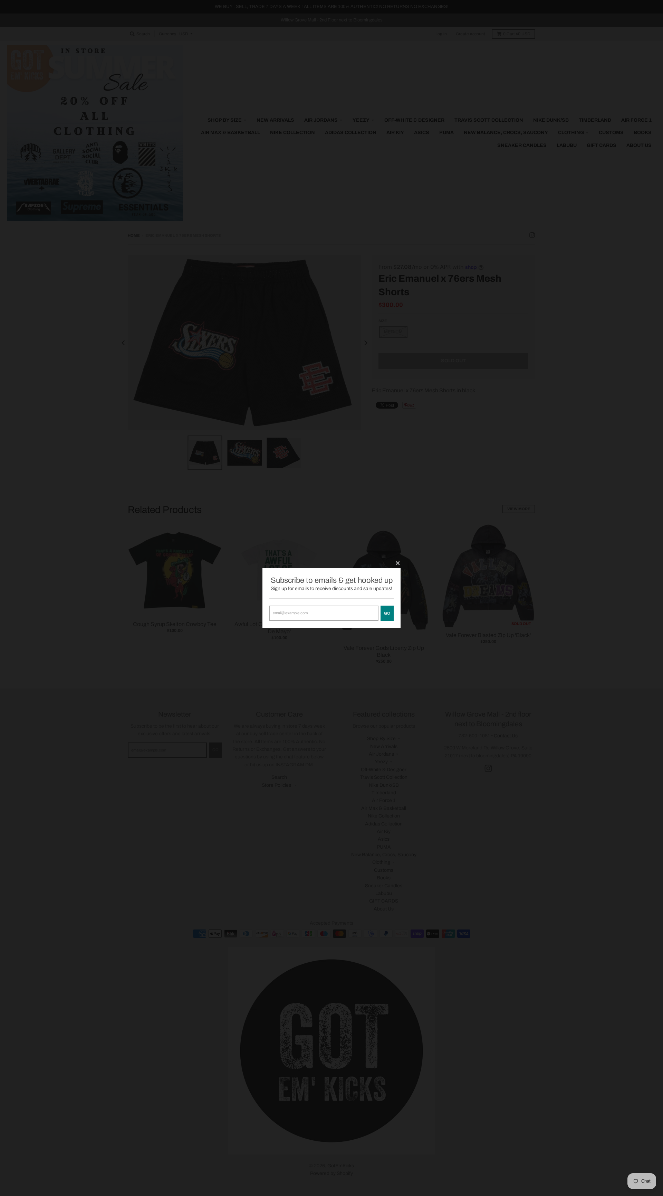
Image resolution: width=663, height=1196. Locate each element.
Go (387, 613)
